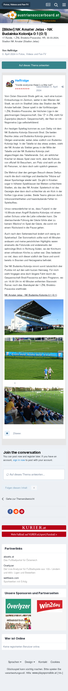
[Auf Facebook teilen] (10, 511)
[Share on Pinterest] (21, 511)
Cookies (55, 662)
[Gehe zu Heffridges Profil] (9, 84)
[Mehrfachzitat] (7, 433)
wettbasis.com (11, 577)
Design (29, 662)
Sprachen (14, 662)
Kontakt (42, 662)
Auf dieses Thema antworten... (27, 474)
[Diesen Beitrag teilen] (62, 86)
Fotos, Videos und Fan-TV (32, 54)
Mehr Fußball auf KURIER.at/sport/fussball (34, 534)
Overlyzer (9, 565)
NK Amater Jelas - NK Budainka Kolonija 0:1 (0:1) (31, 295)
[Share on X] (4, 511)
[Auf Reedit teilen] (15, 511)
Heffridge (12, 50)
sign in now (19, 460)
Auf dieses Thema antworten (34, 65)
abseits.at (9, 556)
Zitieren (17, 433)
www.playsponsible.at (44, 673)
